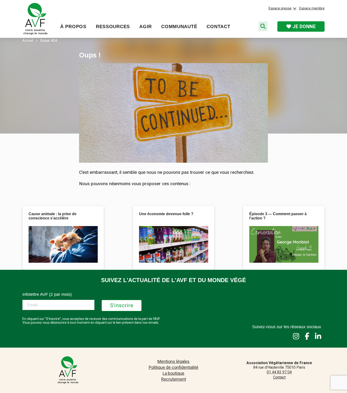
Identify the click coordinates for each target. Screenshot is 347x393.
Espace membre (312, 8)
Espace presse (280, 8)
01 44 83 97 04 (279, 372)
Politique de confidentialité (173, 367)
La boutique (173, 373)
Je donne (303, 26)
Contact (218, 26)
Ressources (113, 26)
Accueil (27, 40)
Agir (145, 26)
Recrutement (173, 379)
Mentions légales (173, 361)
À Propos (73, 26)
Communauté (179, 26)
